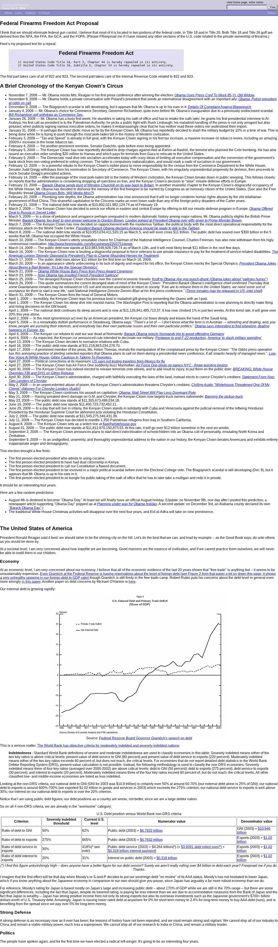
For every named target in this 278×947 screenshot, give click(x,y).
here (132, 581)
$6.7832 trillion (151, 830)
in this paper (31, 581)
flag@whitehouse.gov (119, 424)
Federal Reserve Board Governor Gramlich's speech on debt (145, 738)
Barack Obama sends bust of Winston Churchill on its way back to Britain (98, 185)
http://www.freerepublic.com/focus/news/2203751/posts (90, 244)
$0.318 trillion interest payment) (132, 851)
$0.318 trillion (166, 858)
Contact (30, 13)
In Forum (44, 13)
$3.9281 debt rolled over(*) (202, 847)
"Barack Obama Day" (25, 508)
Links (18, 13)
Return (272, 13)
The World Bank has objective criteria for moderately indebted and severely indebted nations (108, 745)
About (8, 13)
